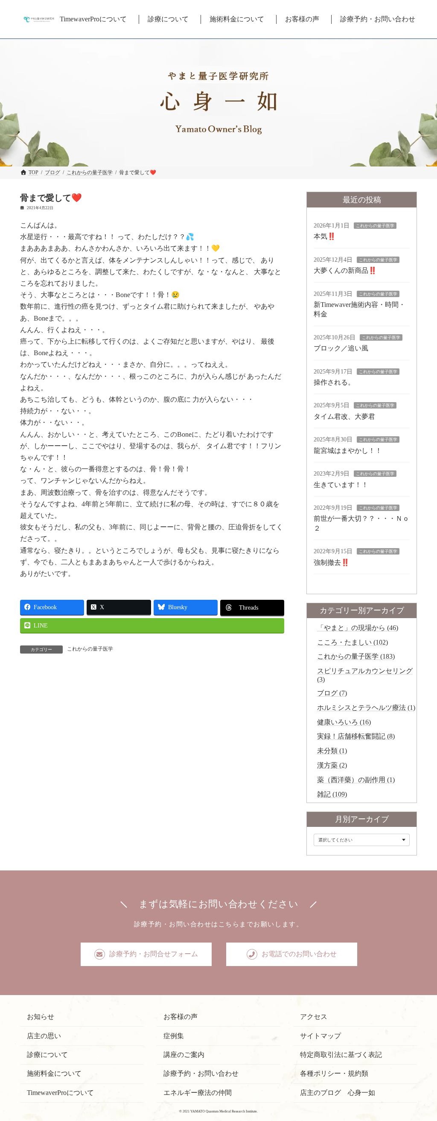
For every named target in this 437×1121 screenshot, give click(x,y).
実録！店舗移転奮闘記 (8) (356, 736)
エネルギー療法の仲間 (197, 1092)
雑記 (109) (332, 794)
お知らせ (40, 1016)
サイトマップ (320, 1035)
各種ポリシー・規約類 (334, 1073)
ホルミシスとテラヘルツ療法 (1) (366, 707)
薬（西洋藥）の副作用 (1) (356, 779)
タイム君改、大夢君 (344, 416)
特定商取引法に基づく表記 (341, 1054)
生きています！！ (341, 484)
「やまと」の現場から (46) (357, 627)
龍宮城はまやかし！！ (348, 450)
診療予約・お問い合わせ (201, 1073)
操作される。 (334, 382)
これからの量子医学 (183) (356, 656)
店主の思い (44, 1035)
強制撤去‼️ (332, 562)
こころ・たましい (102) (352, 642)
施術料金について (54, 1073)
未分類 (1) (332, 750)
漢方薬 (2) (332, 765)
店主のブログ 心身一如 (337, 1092)
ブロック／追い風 (341, 348)
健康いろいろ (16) (344, 722)
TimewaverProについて (60, 1092)
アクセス (313, 1016)
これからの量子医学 (90, 649)
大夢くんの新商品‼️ (345, 270)
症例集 (173, 1035)
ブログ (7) (332, 693)
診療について (47, 1054)
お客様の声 (180, 1016)
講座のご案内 (183, 1054)
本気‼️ (325, 236)
